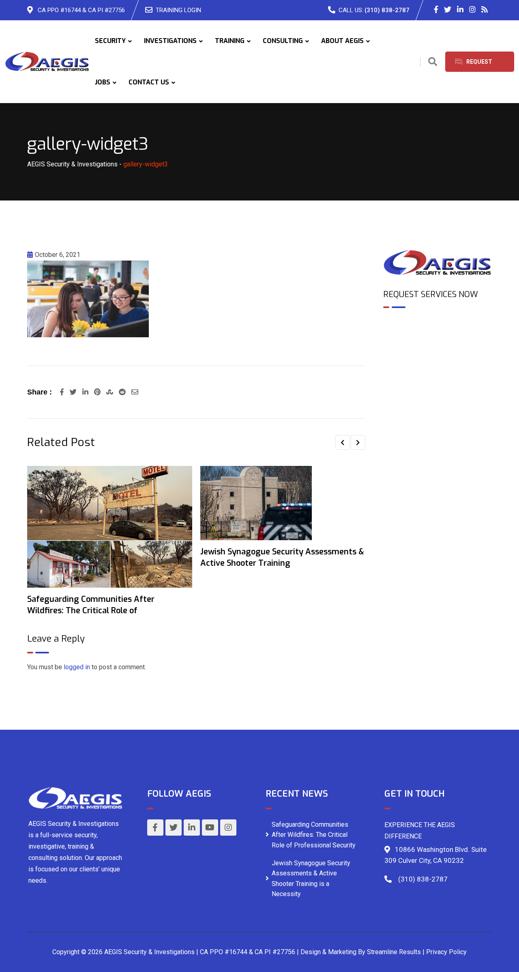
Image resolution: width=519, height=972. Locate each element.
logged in (77, 667)
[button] (342, 442)
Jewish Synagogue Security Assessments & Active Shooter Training (282, 557)
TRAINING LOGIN (178, 10)
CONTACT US (149, 82)
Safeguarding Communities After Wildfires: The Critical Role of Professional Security (314, 835)
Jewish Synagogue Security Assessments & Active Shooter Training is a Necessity (311, 878)
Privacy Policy (446, 952)
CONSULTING (283, 41)
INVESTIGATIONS (170, 41)
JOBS (102, 82)
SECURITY (110, 41)
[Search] (432, 62)
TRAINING (229, 41)
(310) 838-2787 (387, 10)
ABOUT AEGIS (342, 41)
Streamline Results (394, 952)
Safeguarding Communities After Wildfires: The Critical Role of (90, 605)
